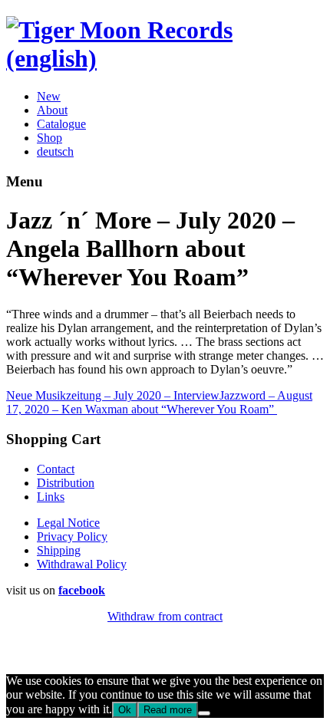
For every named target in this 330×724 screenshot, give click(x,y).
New (49, 96)
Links (50, 496)
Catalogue (61, 123)
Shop (49, 137)
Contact (55, 469)
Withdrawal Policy (82, 564)
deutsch (55, 151)
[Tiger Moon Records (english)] (165, 58)
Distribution (65, 482)
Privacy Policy (72, 536)
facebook (81, 590)
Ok (124, 710)
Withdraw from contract (165, 616)
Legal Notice (68, 522)
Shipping (59, 550)
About (52, 110)
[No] (204, 713)
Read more (168, 710)
